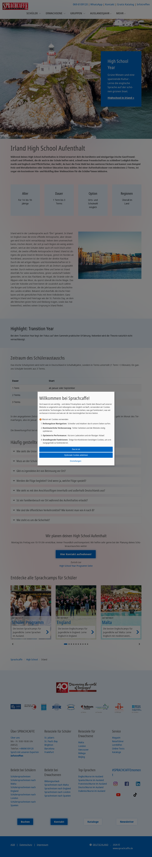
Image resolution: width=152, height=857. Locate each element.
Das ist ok (76, 449)
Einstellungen (75, 461)
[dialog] (76, 428)
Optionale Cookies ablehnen (76, 455)
